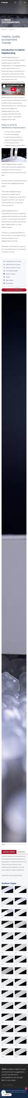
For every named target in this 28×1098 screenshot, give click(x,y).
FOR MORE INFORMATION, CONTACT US (14, 290)
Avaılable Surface (9, 852)
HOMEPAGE (4, 29)
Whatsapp (3, 1092)
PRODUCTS (11, 29)
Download (21, 852)
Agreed (6, 1094)
